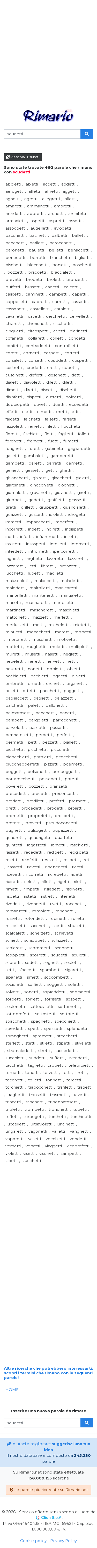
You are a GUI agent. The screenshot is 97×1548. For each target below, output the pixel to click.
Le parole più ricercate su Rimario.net (50, 1489)
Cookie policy (33, 1540)
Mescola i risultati (24, 157)
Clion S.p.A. (52, 1517)
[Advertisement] (48, 51)
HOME (12, 1389)
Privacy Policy (63, 1540)
